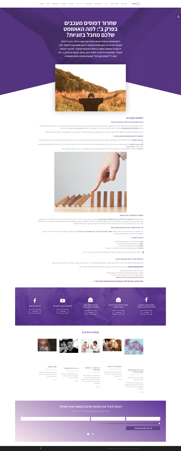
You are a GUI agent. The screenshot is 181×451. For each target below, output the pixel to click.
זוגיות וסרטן (79, 4)
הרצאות (71, 4)
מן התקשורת (55, 4)
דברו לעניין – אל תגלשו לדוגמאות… (92, 369)
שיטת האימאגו (114, 4)
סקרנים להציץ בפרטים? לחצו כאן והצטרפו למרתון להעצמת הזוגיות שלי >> (118, 281)
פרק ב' (106, 4)
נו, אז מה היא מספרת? (71, 368)
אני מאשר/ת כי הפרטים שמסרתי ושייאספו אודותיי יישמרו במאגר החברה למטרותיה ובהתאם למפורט (128, 423)
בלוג (48, 4)
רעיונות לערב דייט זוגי (115, 366)
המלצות (64, 4)
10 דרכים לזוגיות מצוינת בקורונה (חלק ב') (135, 371)
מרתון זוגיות (88, 4)
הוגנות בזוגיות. (130, 146)
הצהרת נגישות (112, 448)
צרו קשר (42, 4)
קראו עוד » (141, 392)
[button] (178, 16)
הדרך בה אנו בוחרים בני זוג (79, 128)
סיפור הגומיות (52, 367)
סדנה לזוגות (98, 4)
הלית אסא (124, 4)
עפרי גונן (131, 448)
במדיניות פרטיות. (103, 423)
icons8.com (120, 448)
